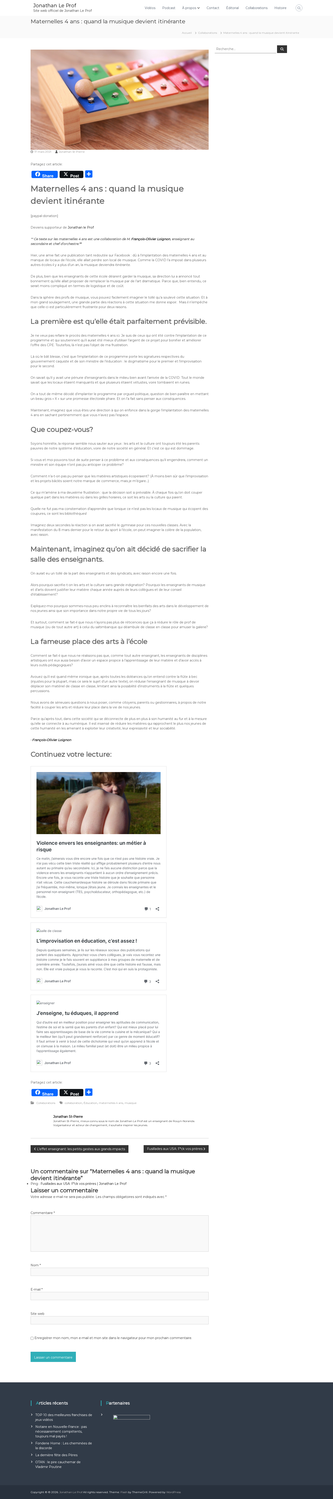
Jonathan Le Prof (54, 5)
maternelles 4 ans (111, 1103)
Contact (213, 8)
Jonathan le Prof (81, 227)
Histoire (280, 8)
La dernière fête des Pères (57, 1455)
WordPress (173, 1492)
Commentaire (43, 1213)
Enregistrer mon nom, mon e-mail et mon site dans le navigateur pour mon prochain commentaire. (113, 1338)
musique (131, 1103)
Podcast (168, 8)
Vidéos (150, 8)
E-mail (37, 1289)
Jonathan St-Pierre (72, 151)
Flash (124, 1492)
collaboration (73, 1103)
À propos (189, 8)
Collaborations (257, 8)
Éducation (90, 1103)
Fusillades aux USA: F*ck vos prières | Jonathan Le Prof (83, 1184)
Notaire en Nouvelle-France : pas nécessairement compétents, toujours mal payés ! (61, 1431)
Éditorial (232, 8)
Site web (37, 1314)
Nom (36, 1265)
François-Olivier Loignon (150, 239)
